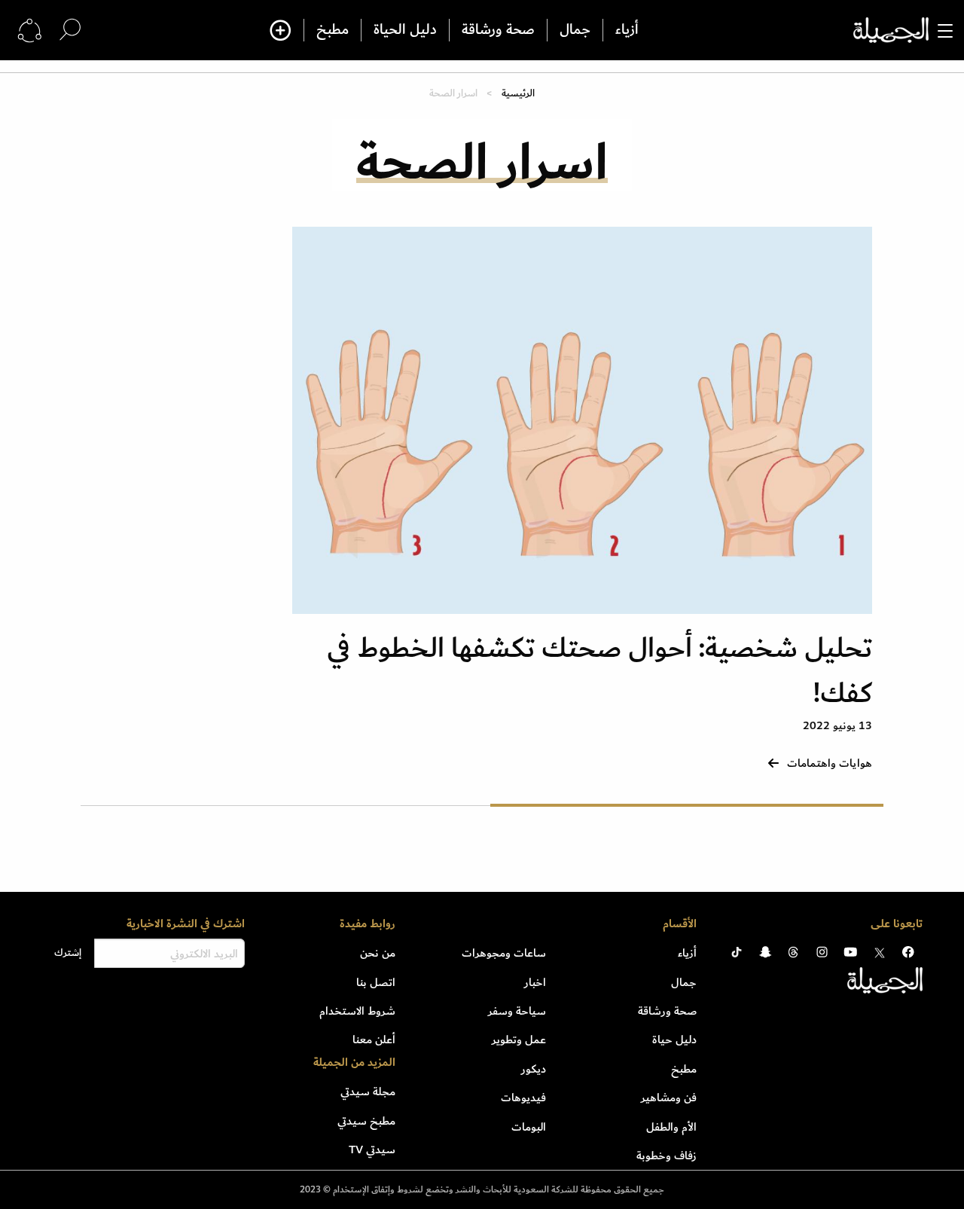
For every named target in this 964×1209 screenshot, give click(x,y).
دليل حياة (674, 1039)
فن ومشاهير (669, 1097)
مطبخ (332, 30)
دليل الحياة (405, 30)
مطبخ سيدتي (366, 1121)
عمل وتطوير (519, 1039)
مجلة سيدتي (367, 1091)
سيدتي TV (372, 1149)
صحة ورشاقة (498, 30)
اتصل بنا (375, 982)
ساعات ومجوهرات (504, 953)
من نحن (377, 953)
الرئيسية (518, 93)
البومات (528, 1127)
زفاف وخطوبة (666, 1155)
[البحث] (70, 29)
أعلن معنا (373, 1039)
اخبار (535, 982)
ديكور (533, 1069)
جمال (575, 30)
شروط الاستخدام (357, 1011)
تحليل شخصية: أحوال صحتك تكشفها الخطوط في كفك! (599, 671)
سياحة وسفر (517, 1011)
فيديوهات (523, 1097)
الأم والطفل (671, 1127)
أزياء (627, 30)
